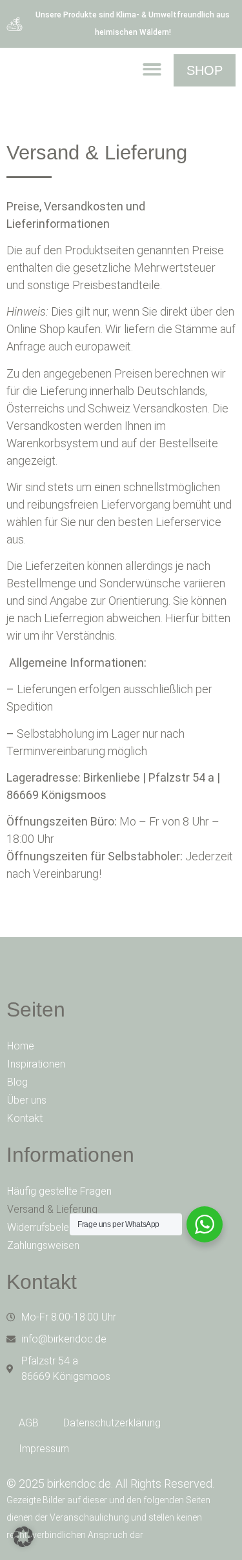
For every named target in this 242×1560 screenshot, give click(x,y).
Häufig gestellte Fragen (59, 1191)
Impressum (44, 1449)
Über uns (26, 1100)
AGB (29, 1423)
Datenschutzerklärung (112, 1423)
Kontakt (25, 1118)
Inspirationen (36, 1064)
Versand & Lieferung (52, 1209)
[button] (152, 69)
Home (20, 1046)
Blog (17, 1082)
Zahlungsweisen (43, 1245)
